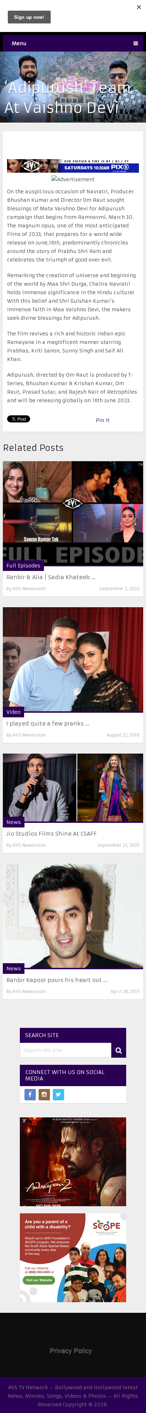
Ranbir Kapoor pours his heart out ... (56, 980)
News (13, 822)
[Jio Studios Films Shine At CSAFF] (73, 788)
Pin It (103, 420)
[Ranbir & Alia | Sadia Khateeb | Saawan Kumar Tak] (73, 513)
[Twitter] (58, 1094)
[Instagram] (44, 1094)
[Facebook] (30, 1094)
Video (13, 712)
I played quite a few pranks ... (47, 723)
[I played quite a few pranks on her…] (73, 659)
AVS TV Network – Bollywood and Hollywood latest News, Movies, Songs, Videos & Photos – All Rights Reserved (73, 1396)
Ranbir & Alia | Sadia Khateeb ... (50, 577)
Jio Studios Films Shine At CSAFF (51, 833)
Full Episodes (23, 565)
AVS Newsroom (29, 588)
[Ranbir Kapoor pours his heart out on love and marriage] (73, 916)
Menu (19, 43)
